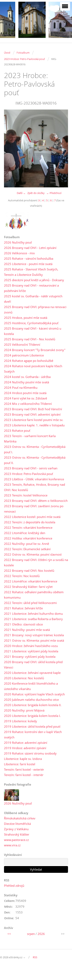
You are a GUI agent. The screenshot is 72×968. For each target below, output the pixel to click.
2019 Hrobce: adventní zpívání (25, 748)
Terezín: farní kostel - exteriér (24, 769)
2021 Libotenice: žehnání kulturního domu (33, 614)
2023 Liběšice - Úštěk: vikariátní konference (34, 479)
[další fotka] (61, 148)
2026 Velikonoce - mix (19, 253)
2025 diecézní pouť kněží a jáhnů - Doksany (34, 280)
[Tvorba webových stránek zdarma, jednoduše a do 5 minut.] (24, 957)
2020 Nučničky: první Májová (24, 710)
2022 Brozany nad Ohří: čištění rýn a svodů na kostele (36, 562)
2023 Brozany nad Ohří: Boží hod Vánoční (33, 409)
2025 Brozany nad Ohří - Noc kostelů (29, 339)
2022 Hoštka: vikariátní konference (28, 538)
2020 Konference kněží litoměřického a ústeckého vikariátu (31, 686)
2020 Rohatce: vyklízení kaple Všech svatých (34, 694)
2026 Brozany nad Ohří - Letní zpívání (30, 248)
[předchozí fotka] (10, 148)
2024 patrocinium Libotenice (24, 355)
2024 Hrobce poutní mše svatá (25, 393)
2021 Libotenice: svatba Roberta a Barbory (33, 619)
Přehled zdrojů (14, 886)
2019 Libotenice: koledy (20, 721)
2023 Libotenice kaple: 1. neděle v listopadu (34, 425)
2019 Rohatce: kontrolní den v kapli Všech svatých (33, 734)
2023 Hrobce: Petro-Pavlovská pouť (24, 59)
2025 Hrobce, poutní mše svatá (25, 318)
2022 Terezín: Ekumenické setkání (27, 549)
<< (9, 934)
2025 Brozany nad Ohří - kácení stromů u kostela (32, 331)
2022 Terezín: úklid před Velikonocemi (30, 603)
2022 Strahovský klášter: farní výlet (28, 587)
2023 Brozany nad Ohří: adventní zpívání (32, 414)
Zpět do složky (36, 193)
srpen (31, 934)
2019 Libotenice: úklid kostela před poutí (32, 726)
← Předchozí (53, 193)
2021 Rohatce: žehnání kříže (23, 608)
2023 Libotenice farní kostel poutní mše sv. (33, 420)
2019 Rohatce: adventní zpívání (25, 743)
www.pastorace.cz (16, 840)
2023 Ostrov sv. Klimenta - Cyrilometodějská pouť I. (34, 449)
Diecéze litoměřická (17, 824)
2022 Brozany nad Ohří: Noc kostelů (29, 571)
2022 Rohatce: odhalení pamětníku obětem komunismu (34, 594)
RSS (35, 957)
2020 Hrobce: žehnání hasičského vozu (31, 646)
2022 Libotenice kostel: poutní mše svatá (32, 517)
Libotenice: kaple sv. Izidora (23, 759)
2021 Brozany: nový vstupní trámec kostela (34, 635)
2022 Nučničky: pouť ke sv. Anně (26, 544)
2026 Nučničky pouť (18, 242)
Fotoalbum (23, 52)
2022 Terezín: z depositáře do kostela (29, 522)
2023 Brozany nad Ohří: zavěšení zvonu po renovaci (33, 508)
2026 (41, 934)
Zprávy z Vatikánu (16, 829)
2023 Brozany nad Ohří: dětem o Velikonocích (36, 501)
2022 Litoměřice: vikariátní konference (30, 581)
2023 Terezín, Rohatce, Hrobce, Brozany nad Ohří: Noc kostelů (34, 487)
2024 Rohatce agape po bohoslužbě (28, 361)
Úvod (7, 52)
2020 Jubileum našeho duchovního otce (31, 700)
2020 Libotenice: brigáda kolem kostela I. (32, 716)
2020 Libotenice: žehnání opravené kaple (32, 673)
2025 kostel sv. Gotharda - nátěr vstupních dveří (33, 298)
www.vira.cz (12, 845)
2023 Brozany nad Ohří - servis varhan (30, 468)
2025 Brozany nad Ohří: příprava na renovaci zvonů (35, 309)
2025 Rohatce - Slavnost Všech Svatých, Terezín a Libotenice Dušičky (31, 272)
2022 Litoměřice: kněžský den (24, 533)
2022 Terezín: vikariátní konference (28, 528)
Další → (21, 193)
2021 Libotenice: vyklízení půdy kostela (31, 651)
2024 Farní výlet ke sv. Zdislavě (25, 398)
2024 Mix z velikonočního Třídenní (28, 404)
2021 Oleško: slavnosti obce (23, 624)
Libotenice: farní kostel (19, 764)
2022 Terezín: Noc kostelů (22, 576)
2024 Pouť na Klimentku (20, 388)
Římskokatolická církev (19, 818)
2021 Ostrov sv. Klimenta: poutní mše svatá (34, 640)
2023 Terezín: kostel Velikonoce (25, 495)
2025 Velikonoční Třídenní (22, 344)
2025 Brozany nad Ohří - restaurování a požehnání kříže (31, 288)
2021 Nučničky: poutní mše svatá (27, 630)
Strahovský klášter (16, 834)
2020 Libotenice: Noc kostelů (24, 678)
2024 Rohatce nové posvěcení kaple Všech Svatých (33, 368)
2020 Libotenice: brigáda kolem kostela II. (32, 705)
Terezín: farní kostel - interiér (23, 775)
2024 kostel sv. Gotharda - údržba (27, 377)
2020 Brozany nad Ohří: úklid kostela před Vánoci (33, 664)
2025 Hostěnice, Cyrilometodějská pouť (31, 323)
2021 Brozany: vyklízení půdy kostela (29, 657)
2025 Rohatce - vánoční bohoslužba (28, 258)
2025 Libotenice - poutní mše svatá (28, 264)
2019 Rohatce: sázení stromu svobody (30, 753)
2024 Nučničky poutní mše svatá (26, 382)
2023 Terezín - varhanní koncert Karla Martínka (30, 438)
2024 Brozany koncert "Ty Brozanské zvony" (34, 350)
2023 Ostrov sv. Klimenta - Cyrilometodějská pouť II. (34, 460)
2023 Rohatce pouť (17, 431)
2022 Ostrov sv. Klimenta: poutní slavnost (33, 554)
